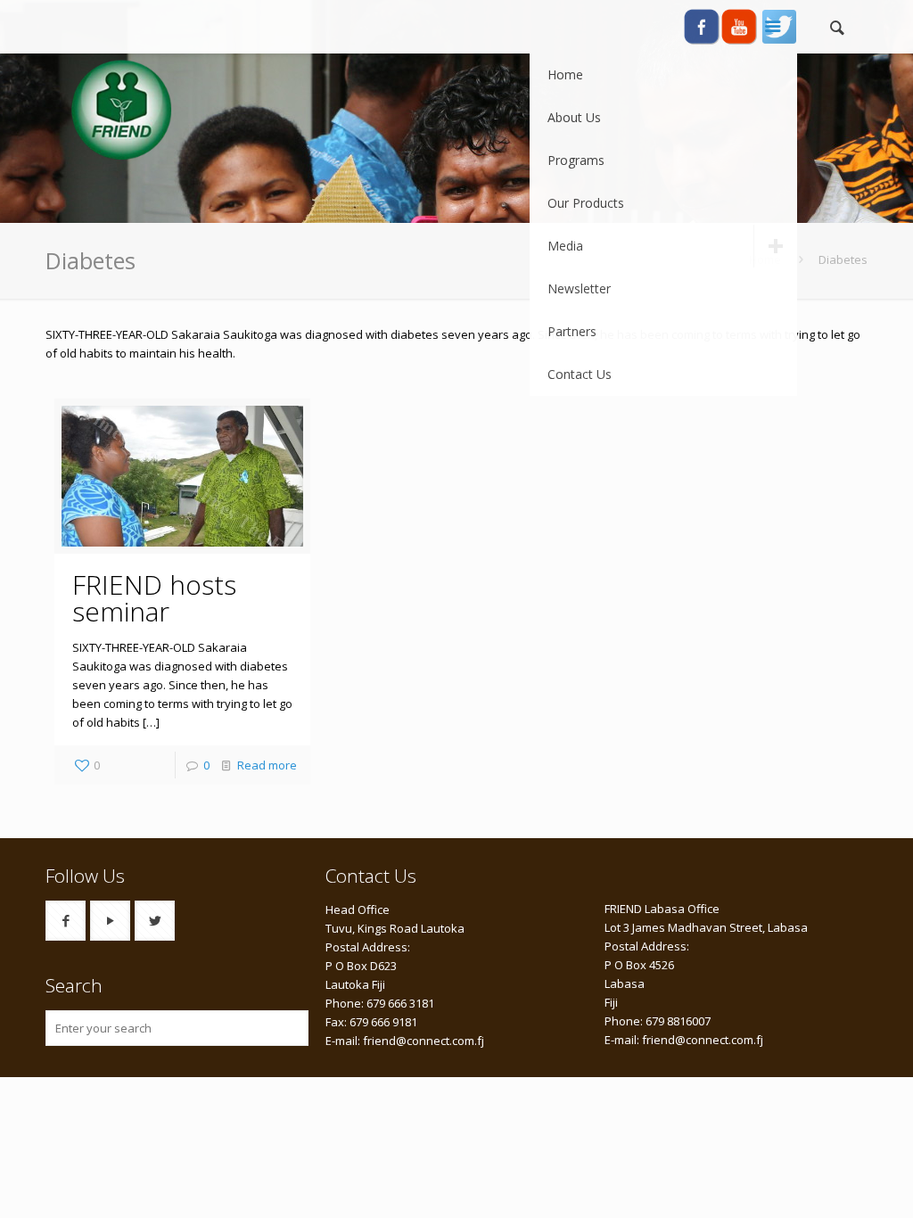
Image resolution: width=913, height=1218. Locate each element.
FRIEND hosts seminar (154, 598)
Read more (267, 765)
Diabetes (843, 259)
